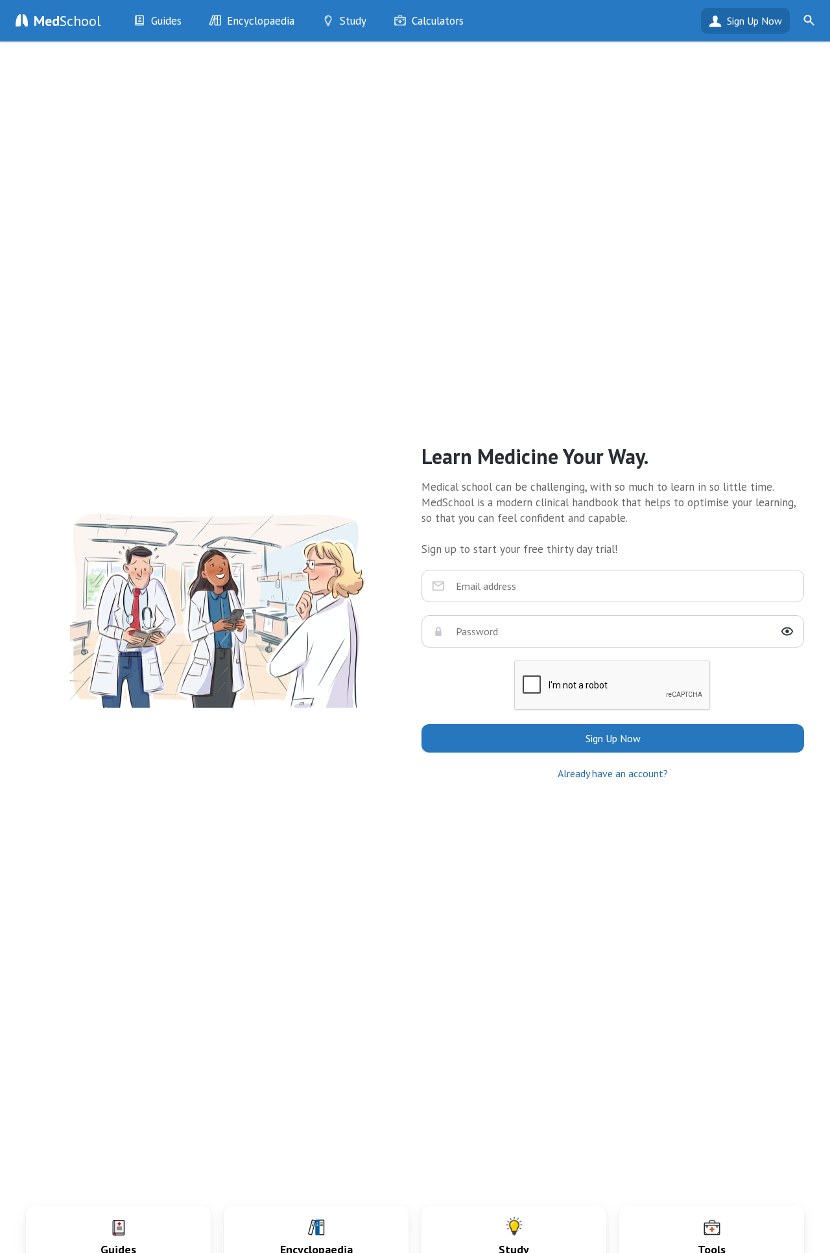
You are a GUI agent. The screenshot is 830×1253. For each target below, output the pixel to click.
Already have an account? (613, 773)
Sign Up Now (754, 20)
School (67, 21)
